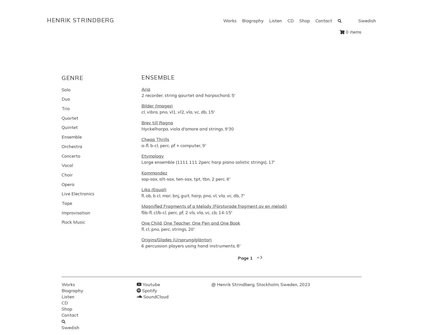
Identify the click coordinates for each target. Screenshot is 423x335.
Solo (66, 89)
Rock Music (73, 222)
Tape (67, 203)
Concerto (71, 156)
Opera (68, 184)
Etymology (152, 156)
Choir (67, 175)
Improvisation (76, 213)
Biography (253, 20)
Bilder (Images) (157, 106)
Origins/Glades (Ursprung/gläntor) (176, 240)
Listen (275, 20)
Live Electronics (78, 193)
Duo (66, 99)
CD (291, 20)
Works (229, 20)
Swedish (367, 20)
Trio (66, 108)
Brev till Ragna (157, 123)
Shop (304, 20)
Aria (145, 89)
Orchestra (72, 146)
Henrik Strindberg (80, 20)
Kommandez (154, 173)
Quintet (70, 127)
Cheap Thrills (155, 139)
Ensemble (72, 137)
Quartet (70, 118)
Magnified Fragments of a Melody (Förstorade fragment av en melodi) (214, 206)
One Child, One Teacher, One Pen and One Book (190, 223)
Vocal (67, 165)
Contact (324, 20)
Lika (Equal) (153, 189)
